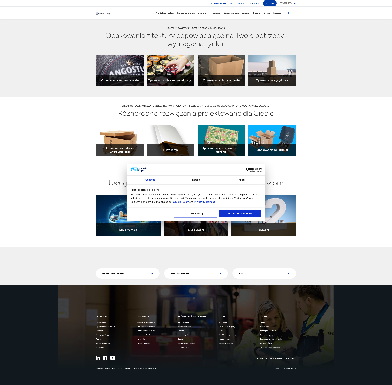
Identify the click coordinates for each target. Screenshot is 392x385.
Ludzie (256, 12)
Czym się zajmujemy (227, 327)
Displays (99, 331)
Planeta (181, 331)
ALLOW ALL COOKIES (240, 213)
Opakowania (101, 322)
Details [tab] (196, 180)
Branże (202, 12)
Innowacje (215, 12)
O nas (267, 12)
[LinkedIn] (98, 358)
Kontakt (270, 3)
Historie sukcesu (144, 343)
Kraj (241, 273)
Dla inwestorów (219, 3)
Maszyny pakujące (103, 335)
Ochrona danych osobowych (145, 368)
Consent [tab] (150, 180)
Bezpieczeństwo (266, 343)
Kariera (277, 12)
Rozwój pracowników (268, 331)
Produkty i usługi (165, 12)
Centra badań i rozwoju (146, 331)
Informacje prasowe (274, 358)
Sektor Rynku (179, 273)
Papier (98, 339)
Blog (232, 3)
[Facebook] (105, 358)
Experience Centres (145, 335)
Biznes (180, 339)
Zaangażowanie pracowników (272, 339)
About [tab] (242, 180)
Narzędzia (141, 339)
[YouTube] (112, 358)
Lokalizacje (254, 3)
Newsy (241, 3)
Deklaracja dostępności (105, 368)
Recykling (100, 347)
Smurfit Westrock (226, 343)
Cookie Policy (181, 202)
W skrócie (223, 322)
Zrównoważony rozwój (237, 12)
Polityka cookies (124, 368)
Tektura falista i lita (103, 343)
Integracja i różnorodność (270, 347)
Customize (194, 213)
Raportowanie (183, 322)
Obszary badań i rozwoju (147, 327)
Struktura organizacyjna (228, 335)
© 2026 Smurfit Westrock (285, 368)
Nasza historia (224, 339)
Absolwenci (264, 327)
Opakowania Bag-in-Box (106, 327)
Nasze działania (186, 12)
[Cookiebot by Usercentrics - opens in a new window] (248, 169)
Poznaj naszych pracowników (271, 335)
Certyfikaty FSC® (184, 347)
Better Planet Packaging (187, 343)
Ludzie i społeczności (186, 335)
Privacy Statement (204, 202)
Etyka (221, 331)
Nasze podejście (184, 327)
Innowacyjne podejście (146, 322)
